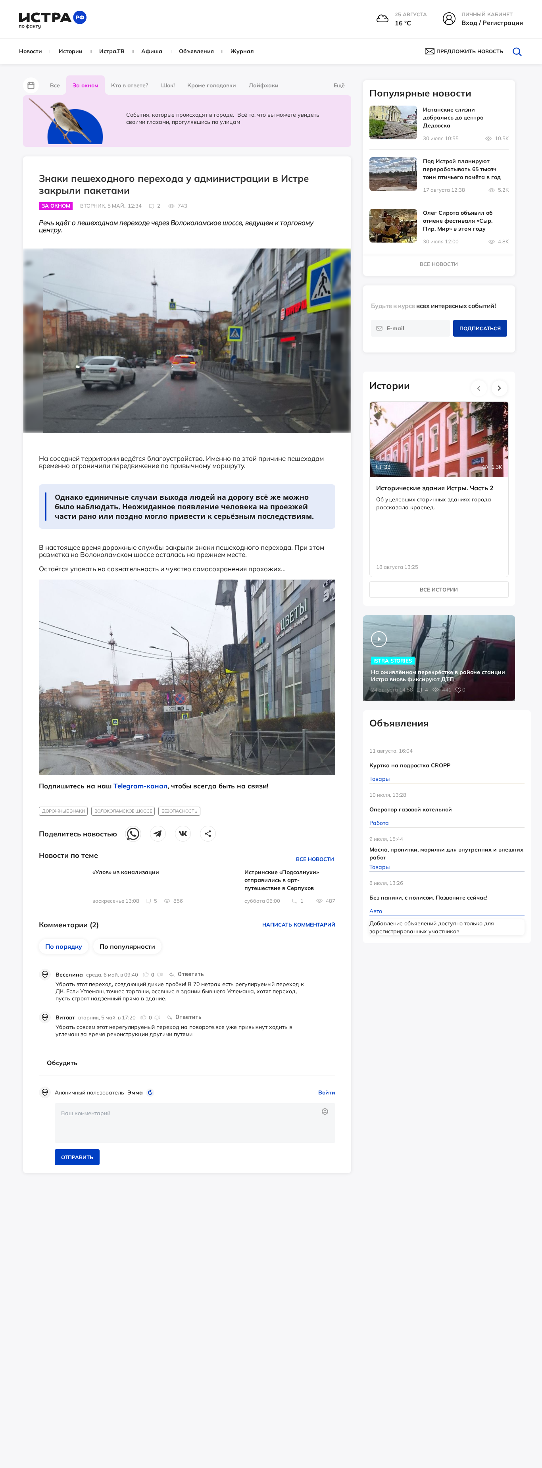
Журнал (242, 51)
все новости (439, 264)
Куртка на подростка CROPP (409, 765)
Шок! (168, 85)
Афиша (151, 51)
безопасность (179, 811)
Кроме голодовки (211, 85)
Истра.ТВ (112, 51)
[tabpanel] (439, 481)
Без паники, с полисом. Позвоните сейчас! (428, 897)
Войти (326, 1092)
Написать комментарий (298, 924)
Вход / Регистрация (492, 23)
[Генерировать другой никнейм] (151, 1092)
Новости (30, 51)
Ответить (191, 974)
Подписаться (480, 328)
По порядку (63, 946)
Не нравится (159, 974)
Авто (375, 911)
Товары (379, 778)
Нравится (146, 974)
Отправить (77, 1157)
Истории (71, 51)
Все (55, 85)
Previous (479, 388)
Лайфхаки (264, 85)
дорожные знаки (63, 811)
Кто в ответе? (129, 85)
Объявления (196, 51)
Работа (379, 822)
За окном (85, 85)
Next (499, 388)
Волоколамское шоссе (123, 811)
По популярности (127, 946)
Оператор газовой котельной (410, 809)
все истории (439, 589)
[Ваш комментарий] (195, 1123)
